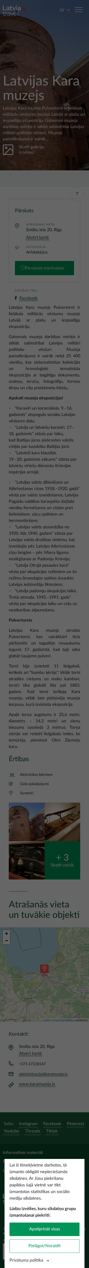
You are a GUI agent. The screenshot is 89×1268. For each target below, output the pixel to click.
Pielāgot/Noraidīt (44, 1246)
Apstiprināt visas (44, 1229)
